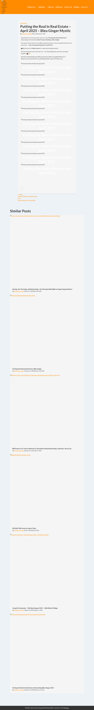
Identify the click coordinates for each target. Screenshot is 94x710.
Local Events (23, 23)
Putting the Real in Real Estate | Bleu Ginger (27, 369)
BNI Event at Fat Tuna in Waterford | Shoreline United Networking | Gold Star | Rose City (41, 448)
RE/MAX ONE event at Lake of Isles (27, 195)
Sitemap (66, 708)
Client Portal (68, 7)
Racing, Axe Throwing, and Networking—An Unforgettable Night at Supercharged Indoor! (42, 289)
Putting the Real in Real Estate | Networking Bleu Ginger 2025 (33, 688)
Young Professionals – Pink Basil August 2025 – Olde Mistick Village (35, 608)
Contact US (84, 7)
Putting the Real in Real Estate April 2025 (47, 69)
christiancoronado (27, 34)
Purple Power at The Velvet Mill (26, 199)
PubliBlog (76, 7)
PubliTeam (51, 7)
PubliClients (59, 7)
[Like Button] (22, 189)
